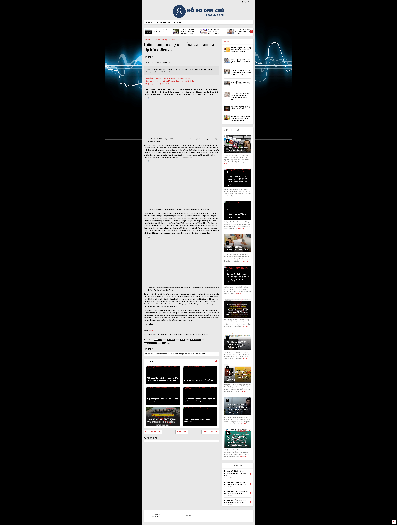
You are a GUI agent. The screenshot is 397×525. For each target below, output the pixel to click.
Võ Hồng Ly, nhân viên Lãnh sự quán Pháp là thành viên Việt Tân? (236, 345)
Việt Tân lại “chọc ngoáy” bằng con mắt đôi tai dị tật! (237, 312)
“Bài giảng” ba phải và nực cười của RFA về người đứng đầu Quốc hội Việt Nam (170, 81)
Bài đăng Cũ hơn (210, 431)
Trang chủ (147, 40)
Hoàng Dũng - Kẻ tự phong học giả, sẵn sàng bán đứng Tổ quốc (237, 148)
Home (149, 22)
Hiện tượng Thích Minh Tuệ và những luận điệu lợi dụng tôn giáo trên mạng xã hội (240, 118)
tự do (173, 40)
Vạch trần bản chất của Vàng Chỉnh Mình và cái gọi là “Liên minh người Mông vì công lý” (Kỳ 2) (187, 30)
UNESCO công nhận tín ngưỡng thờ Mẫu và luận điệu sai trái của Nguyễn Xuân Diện (241, 49)
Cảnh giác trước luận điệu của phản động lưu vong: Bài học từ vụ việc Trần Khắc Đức (241, 72)
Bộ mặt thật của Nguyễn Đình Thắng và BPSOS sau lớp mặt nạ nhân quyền (240, 84)
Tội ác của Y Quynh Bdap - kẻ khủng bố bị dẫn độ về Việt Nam (242, 31)
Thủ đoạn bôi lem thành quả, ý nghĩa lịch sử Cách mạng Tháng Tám (199, 400)
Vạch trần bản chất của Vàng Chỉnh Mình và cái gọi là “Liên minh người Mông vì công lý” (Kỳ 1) (214, 30)
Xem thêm (244, 196)
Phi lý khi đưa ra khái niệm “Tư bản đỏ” (157, 84)
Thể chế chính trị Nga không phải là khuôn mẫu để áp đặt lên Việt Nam (167, 78)
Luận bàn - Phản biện (163, 22)
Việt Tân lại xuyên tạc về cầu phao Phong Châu (160, 31)
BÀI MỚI (226, 41)
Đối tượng (177, 22)
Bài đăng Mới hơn (152, 431)
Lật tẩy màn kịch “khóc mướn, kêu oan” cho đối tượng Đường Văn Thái (240, 61)
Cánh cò (151, 330)
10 (228, 433)
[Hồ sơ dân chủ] (198, 17)
